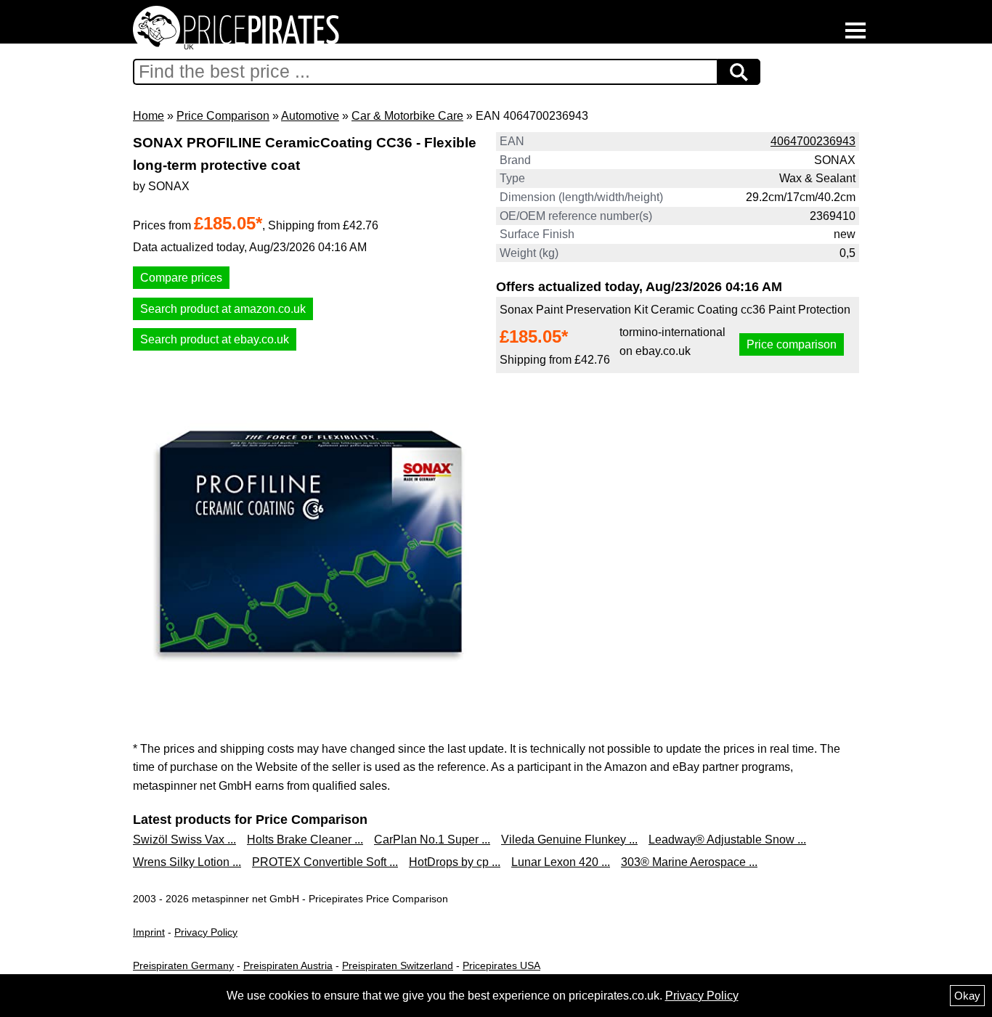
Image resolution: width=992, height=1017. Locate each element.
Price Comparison (222, 116)
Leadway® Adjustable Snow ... (727, 839)
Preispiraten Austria (288, 965)
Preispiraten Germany (183, 965)
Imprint (149, 932)
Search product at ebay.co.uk (214, 339)
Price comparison (792, 344)
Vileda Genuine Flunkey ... (569, 839)
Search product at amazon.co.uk (223, 309)
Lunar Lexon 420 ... (560, 862)
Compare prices (181, 277)
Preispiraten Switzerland (397, 965)
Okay (967, 995)
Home (148, 116)
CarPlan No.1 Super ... (432, 839)
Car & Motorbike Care (407, 116)
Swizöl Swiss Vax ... (184, 839)
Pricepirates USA (501, 965)
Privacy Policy (205, 932)
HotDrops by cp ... (454, 862)
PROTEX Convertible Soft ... (325, 862)
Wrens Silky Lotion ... (187, 862)
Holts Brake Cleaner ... (305, 839)
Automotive (310, 116)
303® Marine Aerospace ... (689, 862)
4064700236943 (813, 141)
